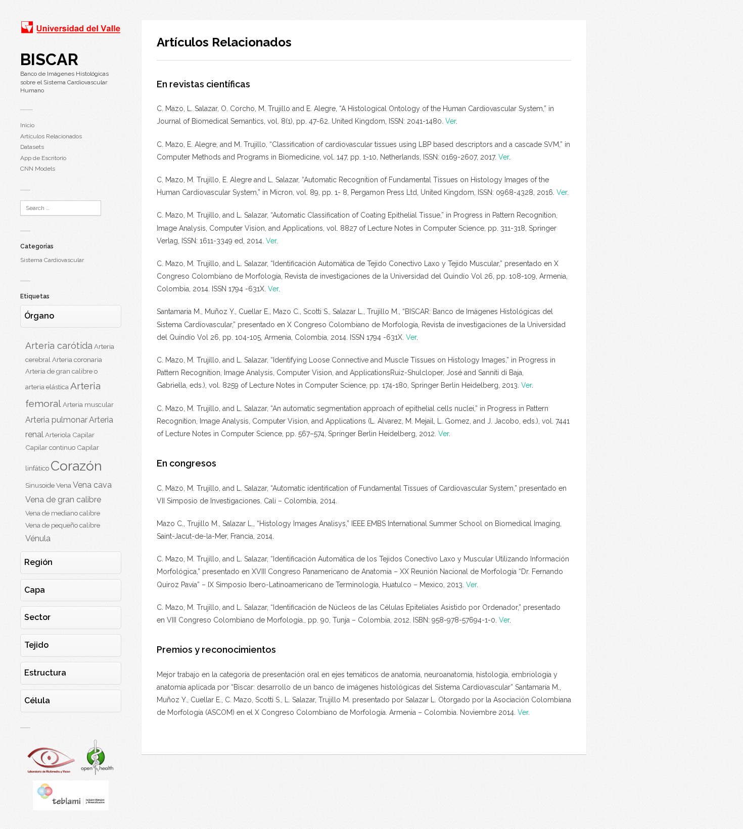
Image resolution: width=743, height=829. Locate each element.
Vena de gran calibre (63, 499)
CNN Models (37, 168)
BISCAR (49, 59)
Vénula (38, 538)
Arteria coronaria (77, 359)
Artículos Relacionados (51, 136)
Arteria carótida (58, 345)
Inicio (27, 125)
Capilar (83, 435)
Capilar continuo (50, 447)
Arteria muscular (88, 404)
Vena (63, 485)
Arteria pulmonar (56, 420)
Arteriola (58, 435)
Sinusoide (40, 485)
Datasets (32, 146)
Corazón (76, 466)
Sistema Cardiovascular (52, 260)
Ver (450, 121)
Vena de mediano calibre (62, 513)
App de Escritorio (43, 158)
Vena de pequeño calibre (62, 525)
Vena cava (92, 485)
